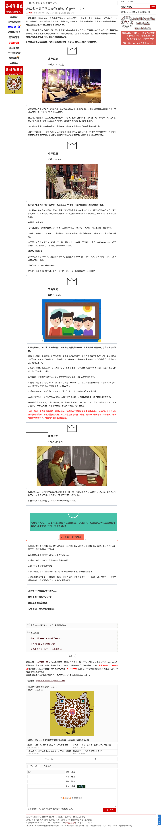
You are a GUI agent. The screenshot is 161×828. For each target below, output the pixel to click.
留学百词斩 (69, 826)
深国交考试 (54, 820)
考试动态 (14, 63)
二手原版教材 (14, 53)
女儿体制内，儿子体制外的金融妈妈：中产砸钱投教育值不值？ (49, 751)
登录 (64, 798)
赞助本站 (47, 766)
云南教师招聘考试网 (98, 826)
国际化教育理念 (46, 3)
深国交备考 (30, 820)
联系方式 (88, 820)
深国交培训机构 (66, 820)
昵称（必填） (70, 772)
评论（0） (34, 766)
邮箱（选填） (70, 777)
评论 (72, 13)
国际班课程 (14, 37)
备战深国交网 (14, 7)
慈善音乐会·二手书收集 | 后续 (43, 644)
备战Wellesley (126, 826)
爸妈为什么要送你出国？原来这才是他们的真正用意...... (49, 745)
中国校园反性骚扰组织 (54, 826)
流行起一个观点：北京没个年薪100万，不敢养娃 (92, 745)
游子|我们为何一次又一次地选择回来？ (47, 649)
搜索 (153, 7)
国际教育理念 (14, 22)
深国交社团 (14, 48)
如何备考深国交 (42, 820)
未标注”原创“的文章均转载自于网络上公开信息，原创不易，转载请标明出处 (56, 817)
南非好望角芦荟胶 (82, 826)
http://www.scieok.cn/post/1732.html (50, 681)
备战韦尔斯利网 (114, 826)
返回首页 (14, 17)
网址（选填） (70, 781)
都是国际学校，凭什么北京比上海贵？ (88, 751)
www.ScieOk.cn (40, 823)
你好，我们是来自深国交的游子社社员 (47, 638)
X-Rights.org (40, 826)
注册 (69, 798)
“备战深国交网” (42, 662)
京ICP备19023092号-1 (83, 823)
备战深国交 (78, 820)
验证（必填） (71, 786)
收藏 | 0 (71, 656)
